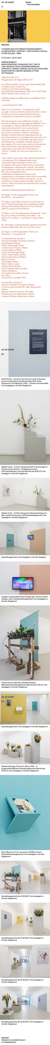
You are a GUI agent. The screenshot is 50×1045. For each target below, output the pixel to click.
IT (2, 7)
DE (2, 354)
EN (2, 702)
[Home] (8, 3)
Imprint (5, 1038)
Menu (33, 4)
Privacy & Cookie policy (13, 1040)
